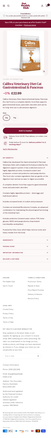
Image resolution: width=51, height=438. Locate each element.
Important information (13, 252)
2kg (6, 118)
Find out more (30, 25)
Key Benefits (8, 158)
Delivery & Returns (11, 259)
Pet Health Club (9, 282)
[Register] (38, 356)
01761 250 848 (14, 369)
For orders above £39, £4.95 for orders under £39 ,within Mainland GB (25, 17)
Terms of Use (8, 318)
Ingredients (8, 240)
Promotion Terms (34, 282)
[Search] (8, 6)
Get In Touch (8, 286)
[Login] (42, 6)
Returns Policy (33, 298)
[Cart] (47, 6)
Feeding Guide (9, 246)
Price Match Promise (36, 290)
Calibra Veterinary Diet (13, 79)
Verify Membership (10, 149)
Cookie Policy (8, 309)
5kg (14, 118)
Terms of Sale (8, 322)
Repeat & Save (33, 286)
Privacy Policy (8, 313)
